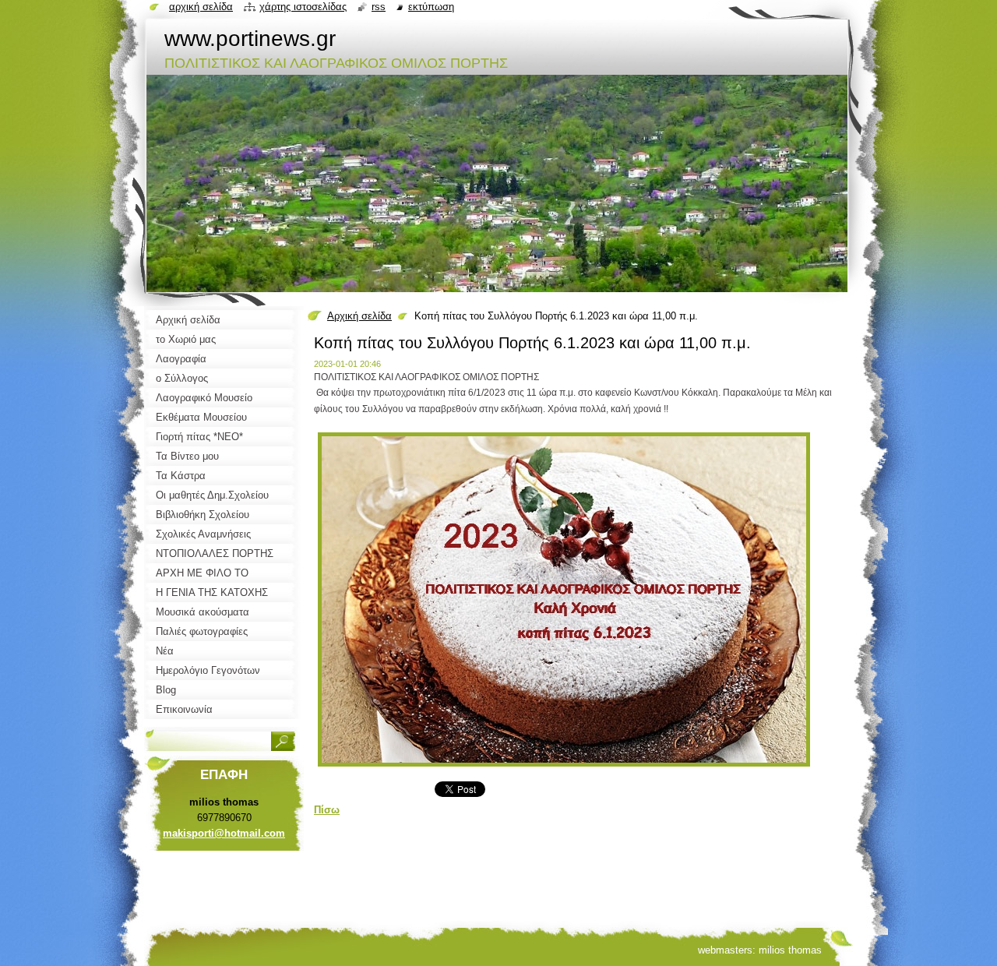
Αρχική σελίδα (359, 316)
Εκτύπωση (431, 6)
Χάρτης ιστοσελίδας (303, 6)
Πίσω (327, 810)
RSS (379, 6)
